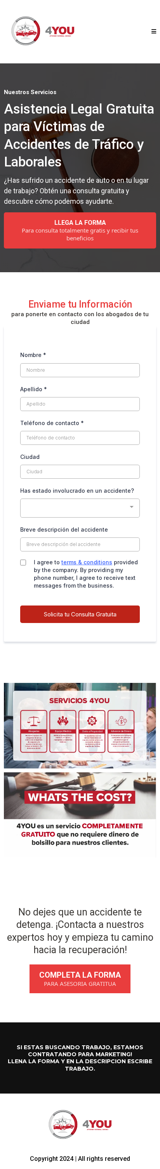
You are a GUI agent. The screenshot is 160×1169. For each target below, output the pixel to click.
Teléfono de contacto (52, 423)
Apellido (33, 389)
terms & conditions (86, 562)
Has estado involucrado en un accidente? (77, 490)
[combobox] (80, 508)
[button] (153, 32)
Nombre (33, 355)
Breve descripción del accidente (64, 529)
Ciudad (30, 456)
